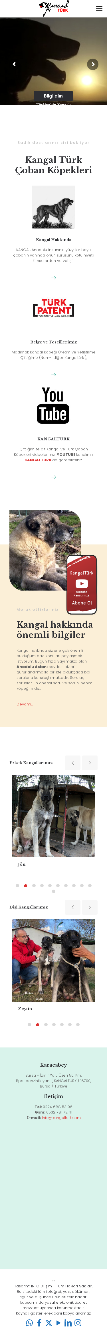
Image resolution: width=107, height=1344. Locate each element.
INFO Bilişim (41, 1286)
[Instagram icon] (78, 1323)
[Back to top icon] (53, 1280)
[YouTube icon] (58, 1323)
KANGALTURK (53, 439)
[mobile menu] (99, 8)
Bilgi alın (53, 96)
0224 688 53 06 (57, 1107)
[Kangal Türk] (53, 8)
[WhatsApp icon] (29, 1323)
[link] (53, 277)
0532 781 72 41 (59, 1112)
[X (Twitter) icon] (49, 1323)
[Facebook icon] (39, 1323)
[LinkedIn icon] (68, 1323)
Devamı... (25, 704)
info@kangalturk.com (61, 1117)
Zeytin (25, 1008)
